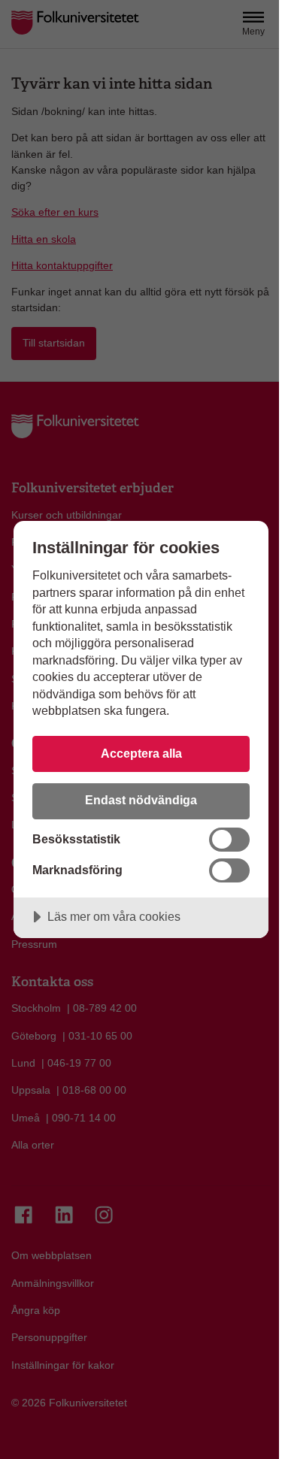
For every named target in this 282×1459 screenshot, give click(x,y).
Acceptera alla (141, 753)
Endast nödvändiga (141, 800)
